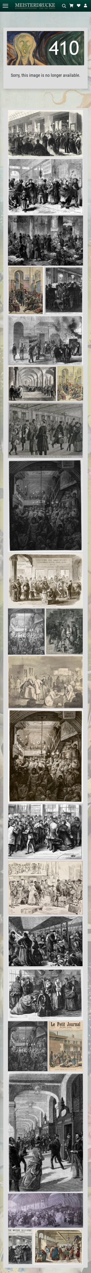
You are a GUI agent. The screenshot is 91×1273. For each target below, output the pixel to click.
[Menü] (5, 5)
